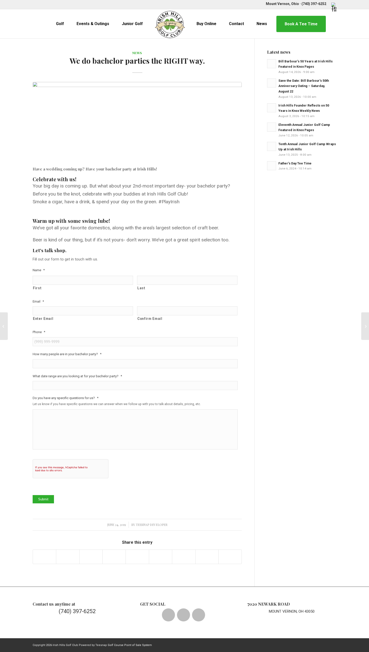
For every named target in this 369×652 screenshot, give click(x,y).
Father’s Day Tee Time (295, 163)
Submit (43, 499)
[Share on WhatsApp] (91, 557)
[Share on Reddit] (207, 557)
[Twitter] (183, 614)
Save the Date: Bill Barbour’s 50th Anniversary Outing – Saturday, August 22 (303, 86)
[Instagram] (198, 614)
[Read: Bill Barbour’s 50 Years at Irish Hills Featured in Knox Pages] (271, 63)
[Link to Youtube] (56, 4)
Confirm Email (149, 319)
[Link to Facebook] (34, 4)
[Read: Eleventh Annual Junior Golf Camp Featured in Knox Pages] (271, 127)
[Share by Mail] (230, 557)
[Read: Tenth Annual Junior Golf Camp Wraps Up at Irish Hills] (271, 146)
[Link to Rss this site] (72, 4)
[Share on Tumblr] (160, 557)
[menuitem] (332, 7)
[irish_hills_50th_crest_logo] (170, 23)
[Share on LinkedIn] (137, 557)
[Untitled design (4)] (137, 121)
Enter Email (43, 319)
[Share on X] (67, 557)
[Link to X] (41, 4)
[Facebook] (168, 614)
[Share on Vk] (183, 557)
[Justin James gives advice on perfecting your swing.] (4, 326)
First (37, 288)
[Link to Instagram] (49, 4)
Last (141, 288)
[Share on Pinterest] (114, 557)
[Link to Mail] (64, 4)
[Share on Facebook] (44, 557)
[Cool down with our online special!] (365, 326)
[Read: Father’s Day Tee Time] (271, 165)
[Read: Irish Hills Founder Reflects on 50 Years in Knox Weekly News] (271, 107)
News (137, 52)
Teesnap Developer (151, 525)
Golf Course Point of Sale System (130, 645)
